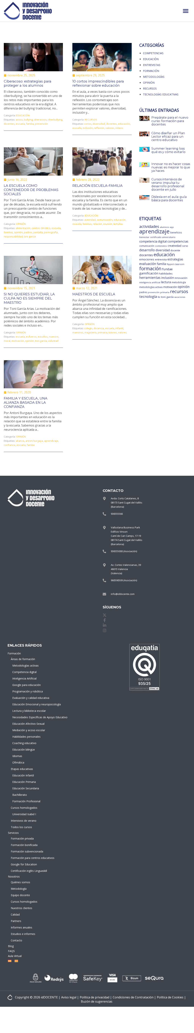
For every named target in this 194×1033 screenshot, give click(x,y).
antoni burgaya (34, 440)
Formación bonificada (24, 845)
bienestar (144, 237)
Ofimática (18, 762)
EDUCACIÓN (23, 115)
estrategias (175, 259)
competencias (177, 241)
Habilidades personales (24, 736)
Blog (11, 946)
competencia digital (153, 241)
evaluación (147, 263)
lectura (166, 282)
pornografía (51, 232)
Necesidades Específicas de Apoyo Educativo (24, 717)
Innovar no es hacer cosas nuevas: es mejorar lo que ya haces (170, 167)
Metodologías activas (24, 665)
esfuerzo (31, 336)
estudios (43, 336)
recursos (179, 291)
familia (30, 123)
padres (28, 232)
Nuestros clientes (21, 908)
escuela (20, 123)
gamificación (148, 273)
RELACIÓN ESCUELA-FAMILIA (97, 186)
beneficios (176, 232)
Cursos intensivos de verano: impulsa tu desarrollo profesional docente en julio (167, 184)
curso (185, 245)
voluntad (53, 340)
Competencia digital (24, 672)
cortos (88, 123)
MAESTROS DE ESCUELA (93, 294)
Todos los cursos (21, 827)
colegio (88, 328)
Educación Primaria (24, 782)
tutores (113, 332)
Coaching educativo (24, 743)
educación (124, 123)
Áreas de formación (23, 659)
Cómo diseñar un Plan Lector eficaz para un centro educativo (168, 136)
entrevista (161, 259)
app (172, 227)
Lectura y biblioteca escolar (24, 711)
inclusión (88, 128)
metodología (179, 282)
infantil (119, 328)
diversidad (99, 123)
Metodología (19, 888)
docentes (9, 123)
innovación (181, 278)
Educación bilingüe (23, 749)
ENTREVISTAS (151, 65)
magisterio (90, 332)
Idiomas (17, 756)
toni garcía (30, 236)
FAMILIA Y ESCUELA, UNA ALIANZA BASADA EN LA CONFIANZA (25, 402)
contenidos (161, 245)
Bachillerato (19, 795)
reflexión (99, 128)
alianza (20, 440)
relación (97, 224)
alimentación (23, 228)
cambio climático (41, 228)
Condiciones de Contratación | (134, 997)
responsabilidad (13, 236)
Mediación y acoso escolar (24, 730)
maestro (54, 336)
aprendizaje (51, 440)
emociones (146, 259)
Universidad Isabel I (24, 814)
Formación (14, 653)
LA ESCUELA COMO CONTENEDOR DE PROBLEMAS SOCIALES (31, 190)
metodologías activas (151, 287)
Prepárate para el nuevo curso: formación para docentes (169, 121)
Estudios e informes (23, 934)
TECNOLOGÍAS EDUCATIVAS (160, 94)
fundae (167, 269)
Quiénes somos (20, 882)
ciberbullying (55, 119)
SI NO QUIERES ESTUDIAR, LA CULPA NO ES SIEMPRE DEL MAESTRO (29, 298)
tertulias (118, 224)
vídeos (119, 128)
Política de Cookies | (171, 997)
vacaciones (179, 297)
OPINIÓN (21, 224)
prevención (41, 123)
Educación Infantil (23, 775)
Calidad (15, 914)
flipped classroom (175, 264)
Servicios (13, 833)
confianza (9, 445)
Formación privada (22, 838)
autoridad (90, 219)
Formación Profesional (24, 801)
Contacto (16, 940)
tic (159, 297)
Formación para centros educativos (24, 858)
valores (110, 128)
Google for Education (24, 864)
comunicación (105, 219)
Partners (16, 921)
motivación (18, 340)
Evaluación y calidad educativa (24, 698)
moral (7, 340)
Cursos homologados (24, 807)
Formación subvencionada (24, 851)
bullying (28, 119)
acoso (19, 119)
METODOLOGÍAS (153, 76)
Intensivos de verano (23, 820)
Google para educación (24, 685)
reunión (107, 224)
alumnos (164, 227)
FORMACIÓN (151, 71)
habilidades (166, 273)
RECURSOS (91, 119)
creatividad (174, 245)
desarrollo (147, 250)
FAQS (11, 951)
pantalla (38, 232)
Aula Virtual (15, 956)
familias (8, 232)
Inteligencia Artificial (24, 678)
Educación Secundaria (24, 788)
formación (150, 268)
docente (175, 250)
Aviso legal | (70, 997)
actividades (149, 226)
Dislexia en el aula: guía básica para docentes (169, 198)
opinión (18, 232)
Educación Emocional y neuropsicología (24, 704)
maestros (77, 332)
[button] (185, 10)
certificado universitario (162, 237)
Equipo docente (20, 895)
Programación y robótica (24, 691)
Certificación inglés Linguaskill (24, 871)
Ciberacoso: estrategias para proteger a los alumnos (27, 83)
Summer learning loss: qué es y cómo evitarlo (168, 150)
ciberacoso (40, 119)
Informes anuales (21, 927)
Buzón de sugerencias (96, 1001)
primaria (102, 332)
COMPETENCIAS (153, 53)
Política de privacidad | (96, 997)
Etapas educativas (22, 769)
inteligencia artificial (149, 282)
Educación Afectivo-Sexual (24, 723)
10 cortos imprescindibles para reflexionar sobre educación (98, 83)
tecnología (148, 296)
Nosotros (14, 876)
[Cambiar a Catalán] (15, 960)
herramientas (149, 277)
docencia (99, 328)
